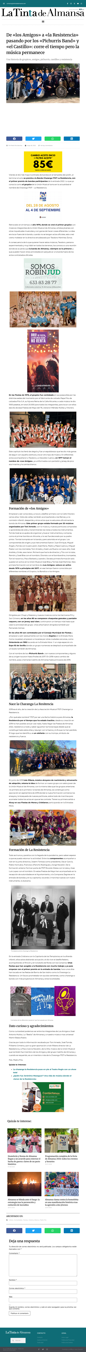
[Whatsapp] (81, 3)
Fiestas (25, 1220)
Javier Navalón (78, 1349)
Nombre (13, 1280)
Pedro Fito (43, 1220)
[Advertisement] (43, 119)
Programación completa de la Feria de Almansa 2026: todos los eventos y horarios (61, 1159)
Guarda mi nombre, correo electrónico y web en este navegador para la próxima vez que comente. (42, 1308)
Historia (31, 1220)
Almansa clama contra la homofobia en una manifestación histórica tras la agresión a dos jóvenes (61, 1202)
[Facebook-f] (67, 3)
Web (10, 1297)
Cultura (11, 1220)
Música (36, 1220)
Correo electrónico (17, 1288)
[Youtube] (77, 3)
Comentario (14, 1253)
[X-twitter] (74, 3)
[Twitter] (43, 1349)
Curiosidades (18, 1220)
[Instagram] (71, 3)
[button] (43, 22)
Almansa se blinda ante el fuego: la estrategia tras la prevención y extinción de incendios (24, 1202)
